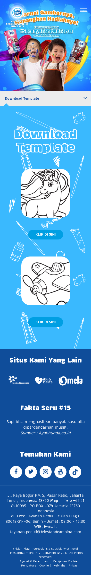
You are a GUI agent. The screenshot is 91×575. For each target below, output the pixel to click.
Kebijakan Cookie (65, 561)
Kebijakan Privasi (65, 565)
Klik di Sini (45, 234)
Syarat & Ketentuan (34, 561)
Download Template (22, 98)
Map (54, 500)
